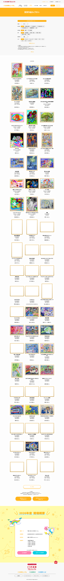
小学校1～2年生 (32, 32)
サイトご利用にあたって (45, 575)
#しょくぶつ (31, 39)
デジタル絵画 (30, 30)
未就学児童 (26, 32)
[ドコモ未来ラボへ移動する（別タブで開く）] (32, 572)
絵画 (25, 30)
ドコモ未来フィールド (57, 1)
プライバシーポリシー (36, 575)
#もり (26, 40)
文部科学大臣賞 (27, 26)
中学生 (29, 34)
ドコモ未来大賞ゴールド (40, 26)
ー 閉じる (32, 51)
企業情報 (18, 575)
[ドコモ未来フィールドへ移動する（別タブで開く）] (42, 572)
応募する (53, 5)
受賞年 (18, 23)
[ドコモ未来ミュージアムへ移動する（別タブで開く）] (22, 572)
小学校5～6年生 (24, 34)
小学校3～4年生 (38, 32)
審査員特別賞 (32, 27)
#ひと (43, 39)
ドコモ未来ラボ (51, 1)
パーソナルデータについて (27, 575)
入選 (36, 27)
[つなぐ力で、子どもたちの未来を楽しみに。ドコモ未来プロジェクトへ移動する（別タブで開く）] (32, 567)
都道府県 (19, 36)
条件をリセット (32, 43)
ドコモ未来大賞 (33, 26)
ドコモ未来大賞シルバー (25, 27)
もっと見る (32, 486)
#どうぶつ (26, 39)
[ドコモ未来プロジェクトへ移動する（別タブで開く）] (9, 1)
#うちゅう (29, 40)
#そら (40, 39)
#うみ (22, 40)
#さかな (36, 39)
